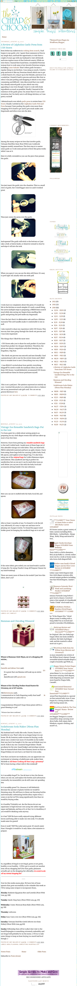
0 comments (32, 395)
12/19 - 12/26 (59, 313)
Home (4, 37)
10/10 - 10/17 (58, 340)
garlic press (26, 101)
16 (44, 695)
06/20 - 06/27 (59, 409)
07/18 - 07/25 (59, 400)
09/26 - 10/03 (59, 346)
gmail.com (22, 677)
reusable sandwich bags (35, 443)
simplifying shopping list (29, 944)
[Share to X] (41, 395)
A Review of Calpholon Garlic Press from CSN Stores (21, 46)
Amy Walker (14, 395)
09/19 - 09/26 (59, 349)
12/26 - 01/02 (59, 310)
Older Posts (42, 952)
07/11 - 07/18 (58, 403)
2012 (54, 302)
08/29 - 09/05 (59, 358)
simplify (13, 613)
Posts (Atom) (16, 956)
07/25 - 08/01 (59, 397)
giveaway (39, 762)
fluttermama (8, 693)
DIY (8, 613)
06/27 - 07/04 (59, 406)
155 (44, 670)
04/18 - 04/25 (59, 425)
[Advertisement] (12, 411)
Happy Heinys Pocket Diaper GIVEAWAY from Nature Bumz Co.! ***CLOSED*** (65, 668)
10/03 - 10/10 (58, 343)
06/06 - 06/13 (59, 415)
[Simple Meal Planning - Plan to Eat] (56, 172)
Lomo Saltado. (14, 68)
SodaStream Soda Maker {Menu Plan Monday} (20, 728)
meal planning (12, 944)
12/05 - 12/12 (59, 319)
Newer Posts (5, 952)
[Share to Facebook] (42, 395)
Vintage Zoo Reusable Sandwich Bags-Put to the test (22, 428)
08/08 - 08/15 (59, 391)
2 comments (32, 942)
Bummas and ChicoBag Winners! (17, 621)
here (16, 392)
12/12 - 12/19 (58, 316)
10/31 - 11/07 (58, 331)
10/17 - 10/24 (58, 337)
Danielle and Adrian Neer (10, 668)
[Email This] (38, 395)
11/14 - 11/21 (58, 325)
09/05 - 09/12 (59, 355)
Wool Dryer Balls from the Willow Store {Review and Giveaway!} (64, 650)
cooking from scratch (31, 51)
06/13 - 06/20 (59, 412)
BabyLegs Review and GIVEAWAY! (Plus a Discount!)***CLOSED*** (64, 629)
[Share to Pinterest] (44, 395)
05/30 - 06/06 (59, 418)
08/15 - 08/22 (59, 365)
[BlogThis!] (40, 395)
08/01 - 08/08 (59, 394)
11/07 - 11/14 (58, 328)
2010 (54, 308)
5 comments (32, 611)
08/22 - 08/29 (59, 362)
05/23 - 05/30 (59, 422)
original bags (19, 457)
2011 (54, 305)
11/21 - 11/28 (58, 322)
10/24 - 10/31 (58, 334)
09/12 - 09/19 (59, 352)
